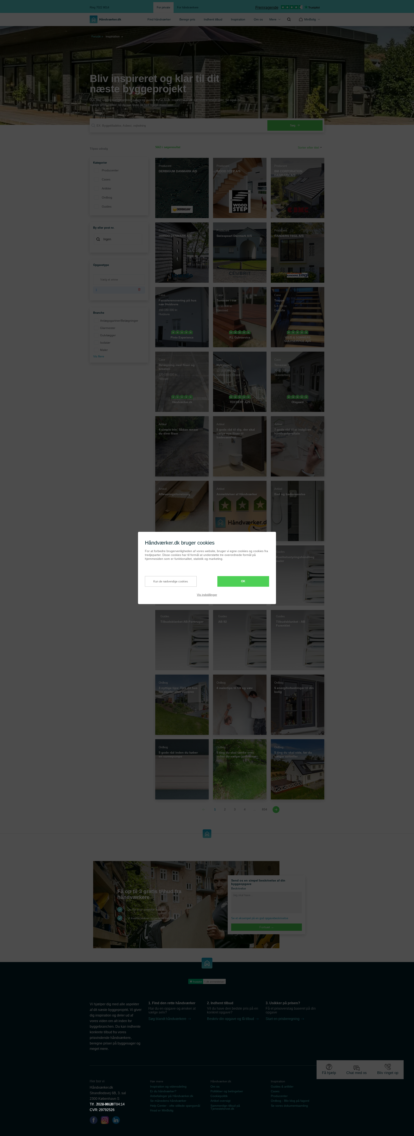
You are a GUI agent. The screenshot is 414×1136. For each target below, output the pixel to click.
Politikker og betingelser (226, 1091)
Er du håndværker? (163, 1091)
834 (264, 809)
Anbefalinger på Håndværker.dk (171, 1096)
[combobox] (119, 240)
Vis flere (98, 356)
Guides (106, 206)
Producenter (110, 170)
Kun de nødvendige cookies (170, 581)
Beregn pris (187, 19)
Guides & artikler (282, 1086)
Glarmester (107, 328)
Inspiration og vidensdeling (168, 1086)
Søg (292, 125)
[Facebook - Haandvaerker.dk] (95, 1121)
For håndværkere (187, 7)
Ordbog (107, 197)
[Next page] (276, 809)
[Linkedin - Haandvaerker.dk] (117, 1121)
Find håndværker (159, 19)
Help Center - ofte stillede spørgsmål (175, 1105)
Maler (104, 350)
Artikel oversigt (220, 1100)
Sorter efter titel (308, 147)
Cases (106, 179)
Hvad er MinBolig (161, 1110)
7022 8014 (104, 1104)
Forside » (97, 36)
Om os (258, 19)
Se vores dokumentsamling (289, 1105)
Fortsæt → (266, 927)
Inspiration (238, 19)
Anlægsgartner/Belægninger (119, 320)
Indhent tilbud (213, 19)
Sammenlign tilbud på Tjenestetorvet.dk (225, 1107)
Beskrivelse (238, 888)
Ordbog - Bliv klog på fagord (290, 1100)
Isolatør (105, 342)
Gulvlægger (108, 335)
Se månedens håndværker (168, 1100)
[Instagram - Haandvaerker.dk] (106, 1121)
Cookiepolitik (219, 1096)
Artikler (106, 188)
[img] (289, 19)
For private (163, 7)
